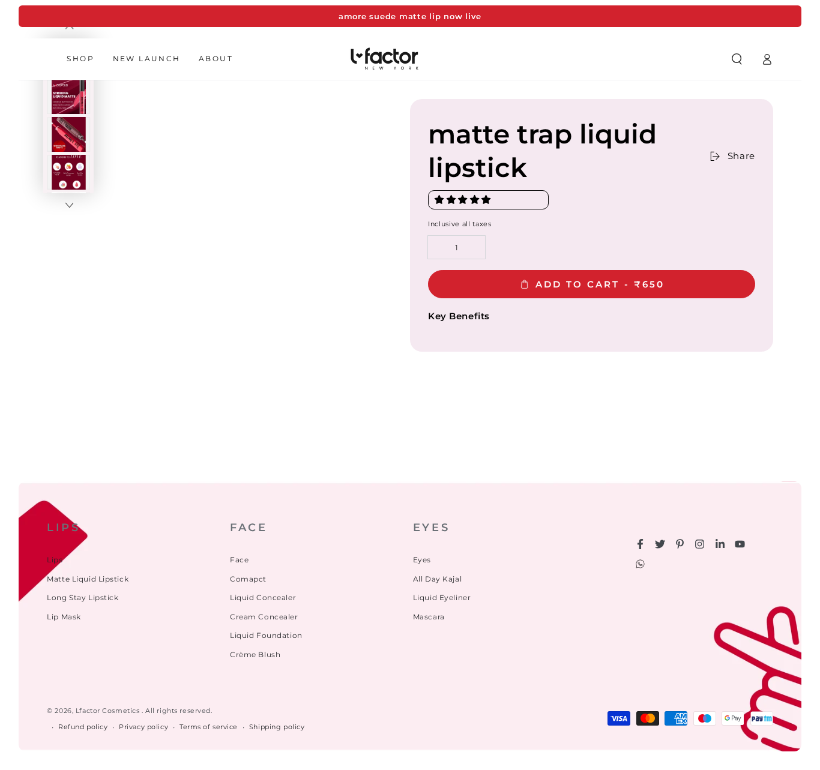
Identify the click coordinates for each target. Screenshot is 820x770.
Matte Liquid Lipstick (87, 578)
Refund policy (82, 727)
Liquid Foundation (266, 635)
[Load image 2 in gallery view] (69, 97)
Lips (54, 559)
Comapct (248, 578)
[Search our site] (737, 58)
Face (239, 559)
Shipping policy (277, 727)
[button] (464, 199)
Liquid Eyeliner (442, 597)
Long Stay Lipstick (82, 597)
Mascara (429, 616)
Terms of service (208, 727)
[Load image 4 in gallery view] (69, 172)
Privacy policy (143, 727)
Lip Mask (64, 616)
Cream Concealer (264, 616)
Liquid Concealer (263, 597)
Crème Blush (255, 654)
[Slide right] (69, 205)
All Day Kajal (437, 578)
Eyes (422, 559)
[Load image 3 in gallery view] (69, 135)
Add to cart (600, 284)
